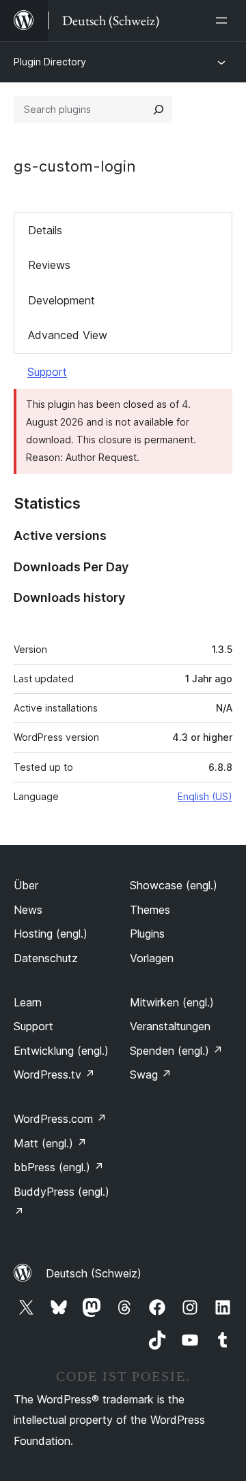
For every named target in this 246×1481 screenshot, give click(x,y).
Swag (151, 1074)
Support (47, 372)
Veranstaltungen (170, 1026)
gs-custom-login (75, 166)
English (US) (205, 796)
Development (61, 300)
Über (26, 885)
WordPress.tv (54, 1074)
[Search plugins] (158, 109)
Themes (150, 910)
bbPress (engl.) (59, 1167)
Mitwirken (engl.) (172, 1002)
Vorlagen (152, 958)
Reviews (49, 265)
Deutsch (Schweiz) (93, 1273)
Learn (28, 1002)
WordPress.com (60, 1119)
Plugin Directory (50, 61)
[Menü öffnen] (224, 20)
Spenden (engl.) (176, 1050)
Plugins (147, 933)
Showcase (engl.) (173, 885)
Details (45, 230)
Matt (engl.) (50, 1143)
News (28, 910)
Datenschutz (46, 958)
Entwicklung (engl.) (61, 1050)
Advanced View (67, 335)
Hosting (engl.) (50, 933)
